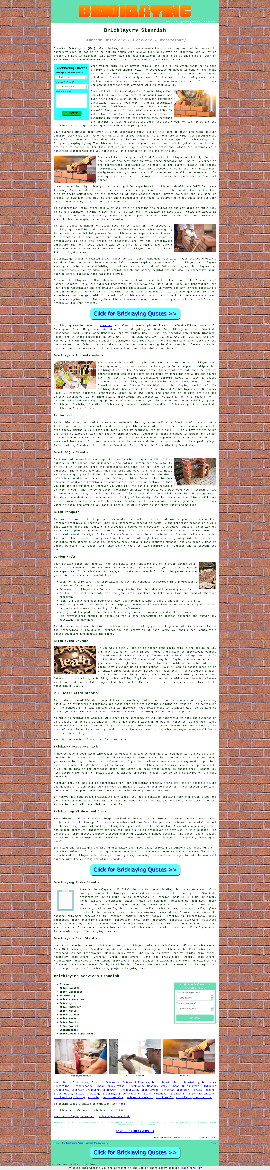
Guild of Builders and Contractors (136, 295)
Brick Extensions (202, 1093)
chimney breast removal (144, 916)
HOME (168, 22)
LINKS (177, 22)
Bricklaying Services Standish (86, 976)
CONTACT (196, 22)
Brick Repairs (204, 1090)
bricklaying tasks (140, 923)
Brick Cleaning (87, 1093)
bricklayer (61, 303)
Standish (106, 325)
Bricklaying (62, 325)
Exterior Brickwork (85, 1090)
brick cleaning (179, 893)
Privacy (214, 1143)
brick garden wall (172, 626)
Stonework (178, 1093)
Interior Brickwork (105, 1082)
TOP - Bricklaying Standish (74, 1116)
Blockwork (136, 1086)
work (213, 198)
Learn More (188, 1168)
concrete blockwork (184, 920)
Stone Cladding (155, 1093)
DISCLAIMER (209, 22)
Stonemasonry (83, 1086)
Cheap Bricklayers (185, 1086)
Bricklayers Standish (114, 1116)
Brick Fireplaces (75, 1082)
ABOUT (186, 22)
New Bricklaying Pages (72, 1143)
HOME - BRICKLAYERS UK (135, 1131)
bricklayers (89, 208)
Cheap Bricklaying (110, 1086)
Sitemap (55, 1143)
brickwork (61, 125)
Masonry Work (157, 1086)
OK (200, 1168)
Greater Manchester (191, 923)
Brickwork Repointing (69, 1097)
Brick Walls (63, 1093)
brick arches (167, 908)
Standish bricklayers (95, 889)
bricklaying (62, 229)
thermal (148, 102)
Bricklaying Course (144, 667)
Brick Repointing (186, 1082)
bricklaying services (101, 931)
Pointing (94, 1097)
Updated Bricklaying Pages (98, 1143)
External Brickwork (176, 1090)
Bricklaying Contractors (121, 1093)
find (65, 945)
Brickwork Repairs (136, 1082)
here (142, 968)
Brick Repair (161, 1082)
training (60, 190)
